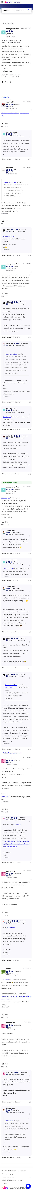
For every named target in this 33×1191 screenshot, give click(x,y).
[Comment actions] (31, 110)
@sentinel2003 (8, 568)
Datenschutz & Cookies (8, 1177)
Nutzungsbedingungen (8, 1174)
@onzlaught (7, 417)
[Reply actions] (29, 138)
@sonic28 (4, 797)
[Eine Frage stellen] (28, 1186)
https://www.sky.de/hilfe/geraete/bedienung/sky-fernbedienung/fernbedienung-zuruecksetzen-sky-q (16, 844)
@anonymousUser (10, 182)
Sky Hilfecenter (12, 1170)
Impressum (5, 1183)
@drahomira (17, 824)
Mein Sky (4, 1170)
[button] (4, 159)
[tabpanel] (16, 631)
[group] (3, 77)
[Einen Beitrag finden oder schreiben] (28, 10)
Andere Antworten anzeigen (12, 753)
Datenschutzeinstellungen (9, 1180)
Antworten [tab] (6, 97)
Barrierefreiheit (22, 1170)
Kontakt (20, 1180)
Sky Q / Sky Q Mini (8, 23)
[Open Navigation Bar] (2, 2)
